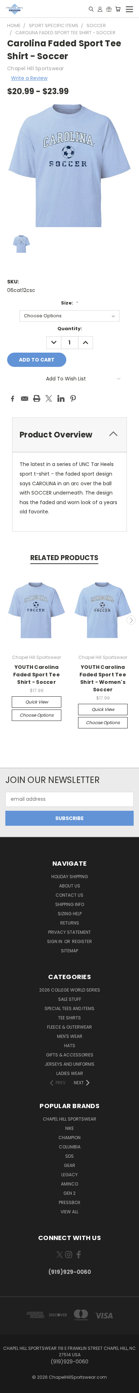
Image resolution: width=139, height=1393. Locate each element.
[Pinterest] (73, 398)
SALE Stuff (69, 999)
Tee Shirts (69, 1018)
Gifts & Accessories (69, 1055)
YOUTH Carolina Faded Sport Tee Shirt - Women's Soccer (102, 678)
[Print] (36, 398)
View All (69, 1212)
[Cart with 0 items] (118, 8)
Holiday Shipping (69, 877)
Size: (69, 302)
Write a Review (29, 78)
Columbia (70, 1147)
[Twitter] (48, 398)
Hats (69, 1046)
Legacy (69, 1175)
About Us (69, 886)
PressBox (69, 1202)
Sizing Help (70, 914)
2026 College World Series (69, 990)
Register (82, 941)
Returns (69, 923)
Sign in (55, 941)
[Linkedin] (61, 398)
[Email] (24, 398)
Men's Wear (69, 1036)
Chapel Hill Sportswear (69, 1119)
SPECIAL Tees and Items (69, 1008)
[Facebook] (12, 398)
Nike (69, 1128)
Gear (69, 1165)
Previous (8, 620)
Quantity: (69, 328)
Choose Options (36, 715)
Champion (69, 1138)
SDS (69, 1156)
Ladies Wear (69, 1073)
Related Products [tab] (64, 558)
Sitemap (69, 951)
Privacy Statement (69, 932)
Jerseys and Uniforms (69, 1064)
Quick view (36, 702)
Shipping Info (69, 904)
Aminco (69, 1184)
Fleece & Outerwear (69, 1027)
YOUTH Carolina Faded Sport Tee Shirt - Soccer (36, 675)
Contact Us (69, 895)
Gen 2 (69, 1193)
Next (131, 620)
